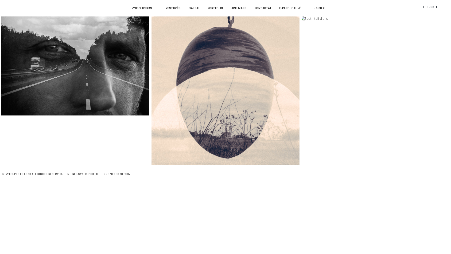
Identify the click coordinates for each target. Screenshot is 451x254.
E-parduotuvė (290, 8)
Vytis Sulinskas (142, 8)
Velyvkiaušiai (226, 86)
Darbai (194, 8)
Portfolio (215, 8)
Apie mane (238, 8)
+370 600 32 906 (118, 174)
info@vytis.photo (85, 174)
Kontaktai (263, 8)
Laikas (75, 61)
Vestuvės (173, 8)
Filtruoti (430, 7)
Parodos (75, 72)
